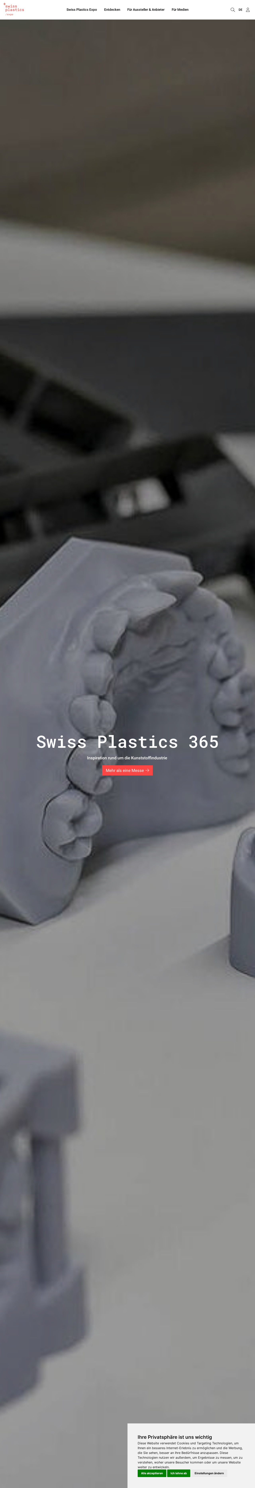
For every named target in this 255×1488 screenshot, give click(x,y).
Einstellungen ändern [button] (209, 1473)
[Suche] (233, 9)
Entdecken (112, 10)
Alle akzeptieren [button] (152, 1473)
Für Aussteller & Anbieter (146, 10)
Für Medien (180, 10)
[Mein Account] (248, 9)
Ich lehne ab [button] (179, 1473)
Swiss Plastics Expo (82, 10)
